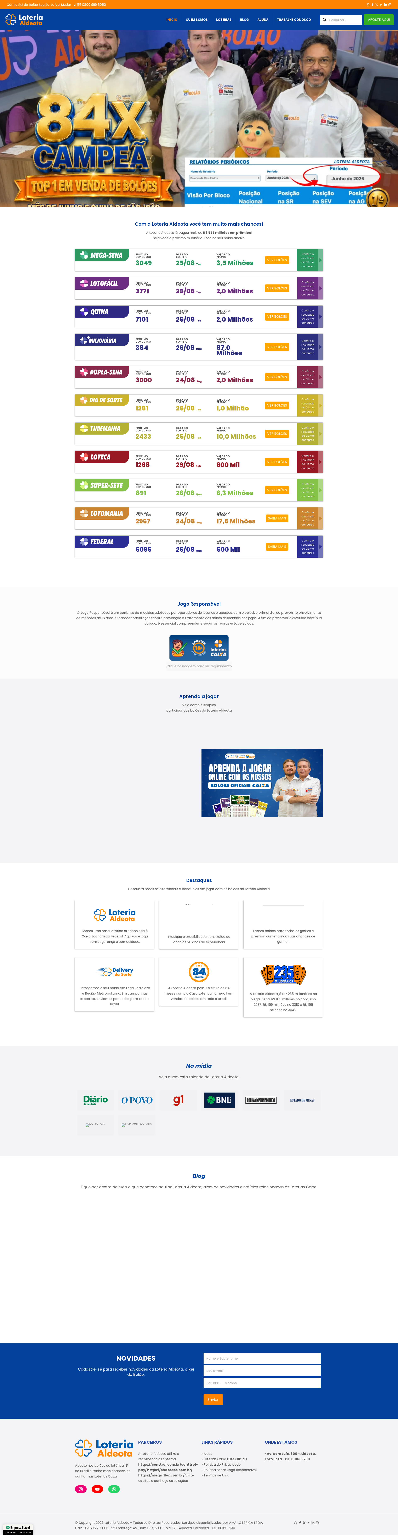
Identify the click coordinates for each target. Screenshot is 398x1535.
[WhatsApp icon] (368, 4)
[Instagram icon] (389, 4)
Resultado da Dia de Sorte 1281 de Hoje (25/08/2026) (287, 1244)
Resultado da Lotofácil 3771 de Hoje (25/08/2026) (228, 1244)
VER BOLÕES (277, 260)
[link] (199, 653)
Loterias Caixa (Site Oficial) (225, 1459)
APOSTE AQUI (379, 19)
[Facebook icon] (372, 4)
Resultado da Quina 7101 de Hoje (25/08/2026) (106, 1302)
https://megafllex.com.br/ (161, 1475)
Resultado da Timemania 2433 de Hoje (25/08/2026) (162, 1244)
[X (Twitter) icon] (376, 4)
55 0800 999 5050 (91, 4)
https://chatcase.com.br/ (169, 1470)
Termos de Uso (216, 1475)
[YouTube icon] (381, 4)
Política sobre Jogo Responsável (230, 1470)
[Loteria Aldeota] (24, 19)
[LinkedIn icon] (385, 4)
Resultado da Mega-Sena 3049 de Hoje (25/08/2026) (102, 1244)
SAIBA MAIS (277, 518)
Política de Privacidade (222, 1464)
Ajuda (208, 1453)
